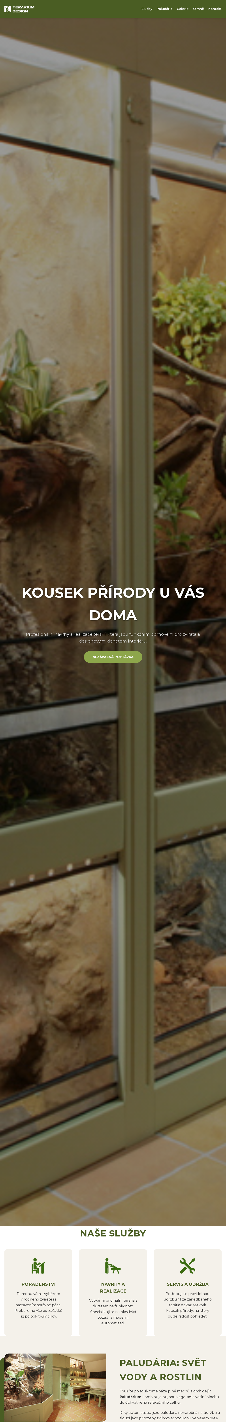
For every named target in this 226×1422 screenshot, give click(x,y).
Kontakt (215, 9)
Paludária (164, 9)
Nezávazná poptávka (113, 657)
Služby (146, 9)
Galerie (183, 9)
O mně (198, 9)
